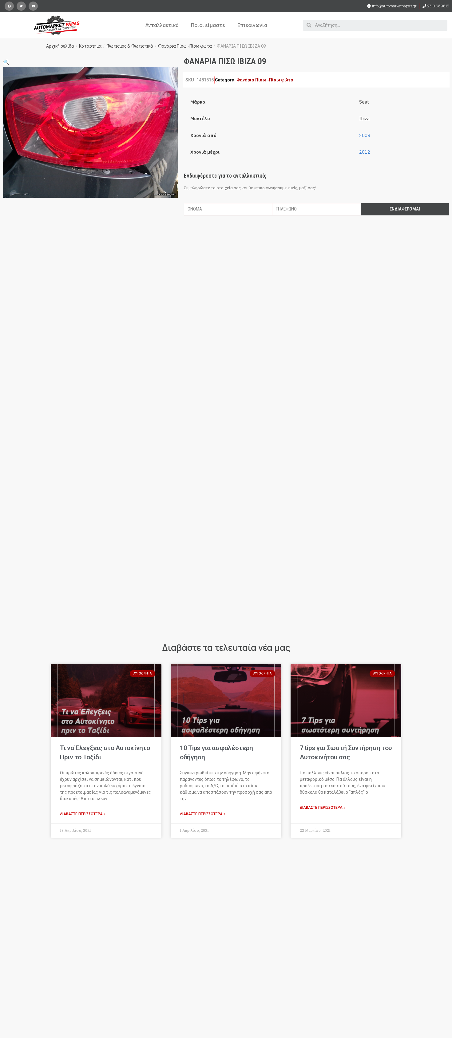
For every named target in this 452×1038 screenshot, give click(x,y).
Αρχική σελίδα (60, 46)
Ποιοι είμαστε (208, 25)
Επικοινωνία (252, 25)
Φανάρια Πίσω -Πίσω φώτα (185, 46)
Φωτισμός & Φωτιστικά (129, 46)
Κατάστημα (90, 46)
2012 (364, 152)
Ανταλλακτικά (162, 25)
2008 (364, 135)
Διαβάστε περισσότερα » (82, 814)
